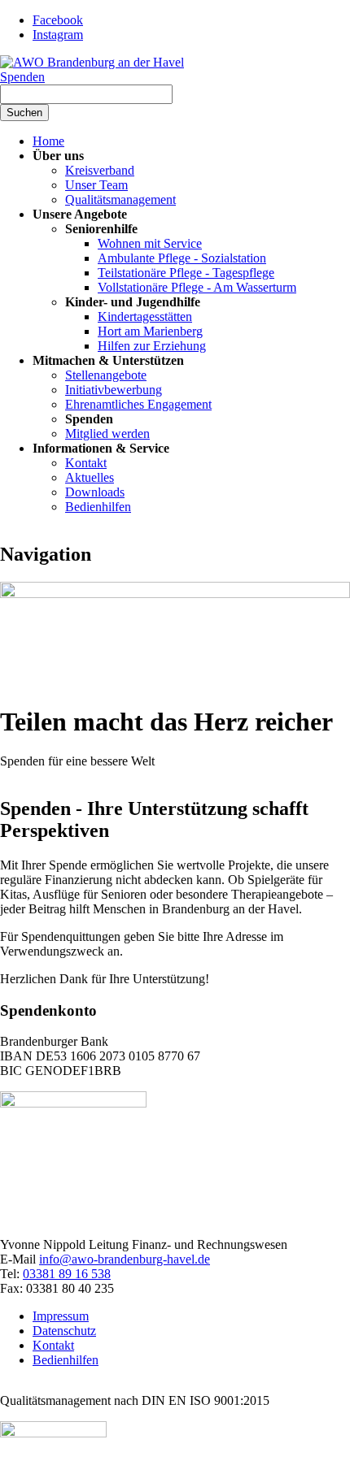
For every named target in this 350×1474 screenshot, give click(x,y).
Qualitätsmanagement (120, 199)
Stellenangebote (106, 375)
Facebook (58, 20)
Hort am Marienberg (150, 331)
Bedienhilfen (98, 507)
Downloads (95, 492)
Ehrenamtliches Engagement (138, 404)
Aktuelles (89, 477)
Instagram (58, 34)
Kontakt (86, 463)
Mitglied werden (107, 433)
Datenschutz (64, 1330)
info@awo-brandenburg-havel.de (124, 1259)
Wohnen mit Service (150, 243)
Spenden (22, 77)
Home (48, 141)
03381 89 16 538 (67, 1274)
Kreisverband (99, 170)
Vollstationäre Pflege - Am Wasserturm (197, 287)
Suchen (24, 112)
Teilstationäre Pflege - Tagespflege (186, 273)
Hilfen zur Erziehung (152, 346)
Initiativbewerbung (113, 390)
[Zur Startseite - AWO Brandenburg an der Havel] (92, 62)
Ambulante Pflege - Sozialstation (182, 258)
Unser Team (96, 185)
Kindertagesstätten (145, 316)
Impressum (61, 1316)
